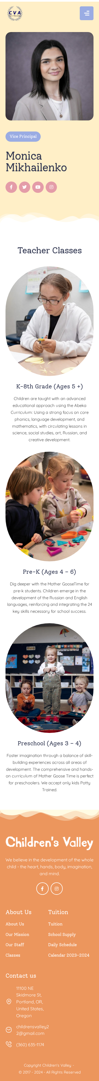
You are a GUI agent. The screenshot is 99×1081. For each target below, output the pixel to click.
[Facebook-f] (11, 187)
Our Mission (17, 934)
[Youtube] (38, 187)
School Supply (62, 934)
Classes (13, 955)
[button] (83, 1056)
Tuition (55, 924)
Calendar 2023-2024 (68, 955)
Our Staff (15, 944)
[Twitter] (25, 187)
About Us (15, 924)
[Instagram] (51, 187)
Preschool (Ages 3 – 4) (49, 743)
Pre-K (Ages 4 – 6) (49, 571)
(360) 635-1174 (30, 1044)
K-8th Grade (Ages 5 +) (49, 386)
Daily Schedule (62, 944)
